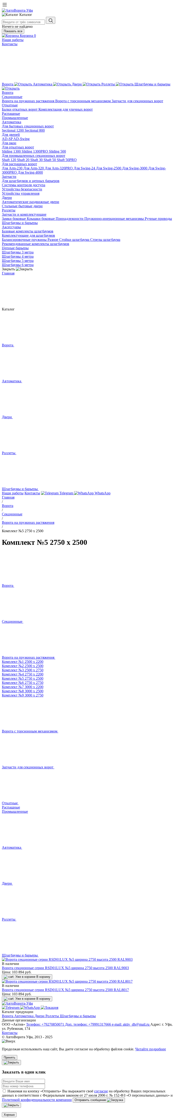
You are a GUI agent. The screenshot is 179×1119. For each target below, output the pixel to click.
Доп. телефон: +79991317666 (88, 1024)
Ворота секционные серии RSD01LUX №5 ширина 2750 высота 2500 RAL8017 (65, 990)
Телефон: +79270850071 (45, 1024)
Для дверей (11, 135)
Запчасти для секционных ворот (137, 101)
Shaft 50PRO (67, 160)
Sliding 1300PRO (35, 151)
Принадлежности (70, 219)
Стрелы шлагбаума (105, 240)
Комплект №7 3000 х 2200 (22, 687)
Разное (53, 240)
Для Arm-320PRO (59, 168)
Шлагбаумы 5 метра (18, 261)
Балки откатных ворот (20, 109)
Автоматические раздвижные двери (30, 202)
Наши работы (13, 40)
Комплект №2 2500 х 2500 (22, 666)
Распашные (11, 114)
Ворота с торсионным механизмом (83, 101)
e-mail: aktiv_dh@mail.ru (131, 1024)
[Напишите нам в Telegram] (11, 1008)
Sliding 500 (57, 151)
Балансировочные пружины (25, 240)
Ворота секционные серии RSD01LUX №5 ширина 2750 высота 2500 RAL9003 (65, 968)
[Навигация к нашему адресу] (49, 1008)
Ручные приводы (158, 219)
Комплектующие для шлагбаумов (28, 235)
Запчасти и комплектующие (24, 214)
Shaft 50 (50, 160)
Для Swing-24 (85, 168)
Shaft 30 (37, 160)
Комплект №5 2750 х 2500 (22, 678)
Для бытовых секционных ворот (28, 126)
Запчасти (9, 177)
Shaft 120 (9, 160)
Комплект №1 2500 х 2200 (22, 662)
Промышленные (15, 118)
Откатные (10, 105)
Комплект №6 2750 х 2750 (22, 683)
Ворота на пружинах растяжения (28, 101)
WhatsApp (102, 493)
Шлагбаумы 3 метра (18, 252)
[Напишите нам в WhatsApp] (30, 1008)
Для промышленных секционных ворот (33, 156)
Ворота (7, 93)
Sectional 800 (35, 130)
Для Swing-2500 (109, 168)
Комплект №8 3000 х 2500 (22, 691)
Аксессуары (11, 227)
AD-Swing (21, 139)
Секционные (12, 97)
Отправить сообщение (91, 1100)
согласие (101, 1091)
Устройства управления (20, 193)
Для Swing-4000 (30, 172)
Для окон (9, 143)
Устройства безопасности (22, 189)
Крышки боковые (41, 219)
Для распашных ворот (19, 164)
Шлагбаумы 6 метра (18, 265)
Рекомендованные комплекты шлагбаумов (35, 244)
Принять (9, 1057)
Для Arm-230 (12, 168)
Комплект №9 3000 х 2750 (22, 695)
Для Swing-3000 (135, 168)
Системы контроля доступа (23, 185)
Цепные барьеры (15, 248)
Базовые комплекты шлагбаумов (27, 231)
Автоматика (11, 122)
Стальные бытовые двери (22, 206)
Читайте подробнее (150, 1049)
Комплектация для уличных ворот (65, 109)
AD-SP (7, 139)
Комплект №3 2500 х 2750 (22, 670)
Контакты (9, 44)
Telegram (66, 493)
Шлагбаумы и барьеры (20, 223)
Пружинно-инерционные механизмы (114, 219)
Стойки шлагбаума (74, 240)
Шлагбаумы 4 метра (18, 256)
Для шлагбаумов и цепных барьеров (30, 181)
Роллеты (8, 210)
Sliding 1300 (12, 151)
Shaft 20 (23, 160)
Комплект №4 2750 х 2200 (22, 674)
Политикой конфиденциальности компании (37, 1100)
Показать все (13, 31)
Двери (7, 198)
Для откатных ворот (18, 147)
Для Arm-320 (34, 168)
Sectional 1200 (13, 130)
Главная (8, 273)
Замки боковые (14, 219)
